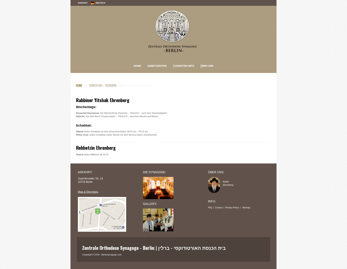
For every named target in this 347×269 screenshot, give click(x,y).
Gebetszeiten (157, 65)
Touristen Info (182, 66)
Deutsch (98, 4)
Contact (218, 207)
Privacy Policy (232, 207)
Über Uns (206, 66)
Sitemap (246, 207)
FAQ (210, 207)
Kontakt (83, 3)
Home (137, 65)
